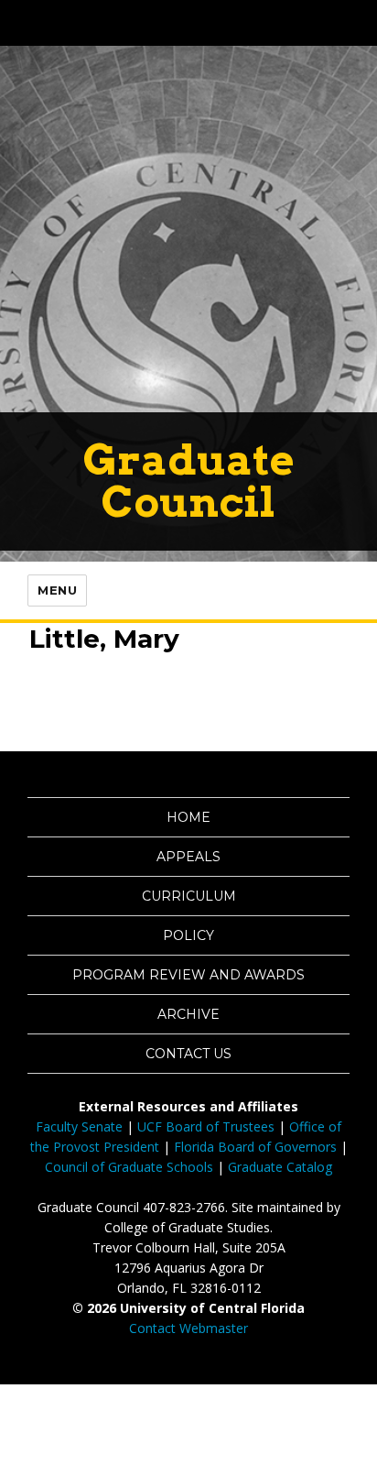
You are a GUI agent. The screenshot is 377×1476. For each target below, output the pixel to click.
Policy (188, 935)
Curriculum (189, 896)
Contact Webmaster (188, 1328)
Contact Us (188, 1053)
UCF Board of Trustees (206, 1126)
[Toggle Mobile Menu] (358, 21)
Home (188, 817)
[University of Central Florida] (139, 22)
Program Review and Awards (188, 975)
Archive (188, 1014)
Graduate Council (189, 480)
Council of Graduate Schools (129, 1166)
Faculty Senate (79, 1126)
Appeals (188, 856)
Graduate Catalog (280, 1166)
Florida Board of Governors (255, 1146)
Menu (57, 590)
